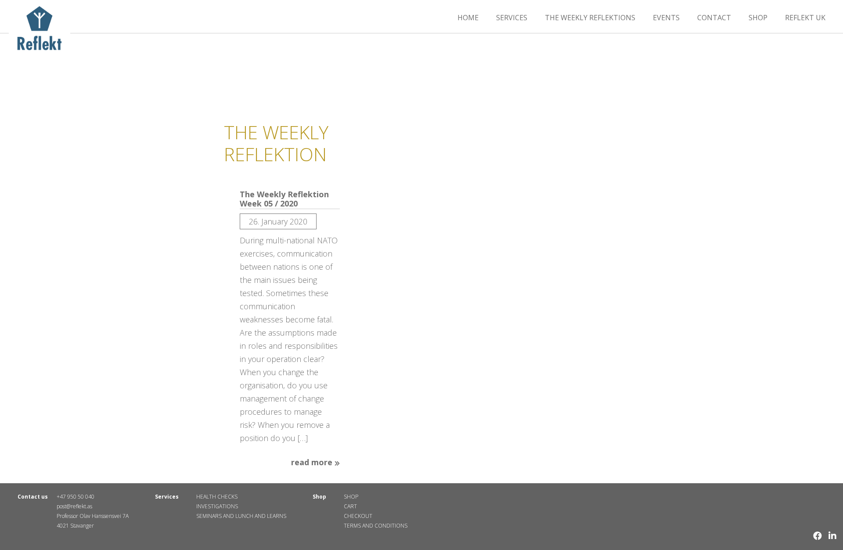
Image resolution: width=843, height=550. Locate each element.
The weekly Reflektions (590, 17)
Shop (758, 17)
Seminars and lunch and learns (241, 516)
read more (313, 462)
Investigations (217, 506)
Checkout (358, 516)
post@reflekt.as (74, 506)
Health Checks (217, 496)
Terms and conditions (375, 525)
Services (511, 17)
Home (468, 17)
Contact (714, 17)
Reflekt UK (805, 17)
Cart (350, 506)
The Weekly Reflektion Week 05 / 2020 (284, 199)
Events (666, 17)
